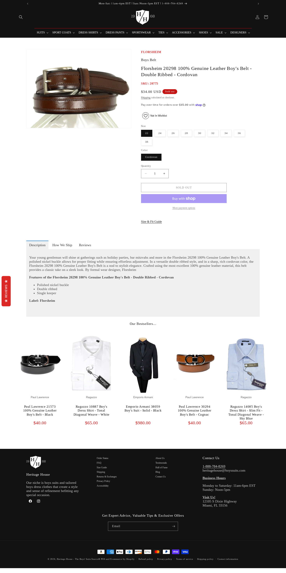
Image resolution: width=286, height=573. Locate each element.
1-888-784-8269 (214, 466)
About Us (160, 458)
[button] (21, 17)
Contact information (228, 559)
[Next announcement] (258, 3)
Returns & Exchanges (107, 476)
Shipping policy (205, 559)
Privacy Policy (103, 481)
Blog (157, 472)
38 (148, 143)
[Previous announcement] (27, 3)
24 (162, 134)
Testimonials (161, 462)
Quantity (146, 165)
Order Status (102, 458)
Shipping (146, 97)
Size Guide (102, 467)
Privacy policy (164, 559)
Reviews (6, 291)
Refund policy (146, 559)
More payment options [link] (184, 208)
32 (214, 134)
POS (103, 559)
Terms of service (184, 559)
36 (241, 134)
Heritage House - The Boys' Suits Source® (78, 559)
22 (148, 134)
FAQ (99, 462)
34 (228, 134)
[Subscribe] (173, 526)
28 (188, 134)
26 (175, 134)
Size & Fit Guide (151, 221)
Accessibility (103, 485)
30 (201, 134)
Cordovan (153, 158)
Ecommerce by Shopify (122, 559)
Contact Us (160, 476)
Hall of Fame (161, 467)
